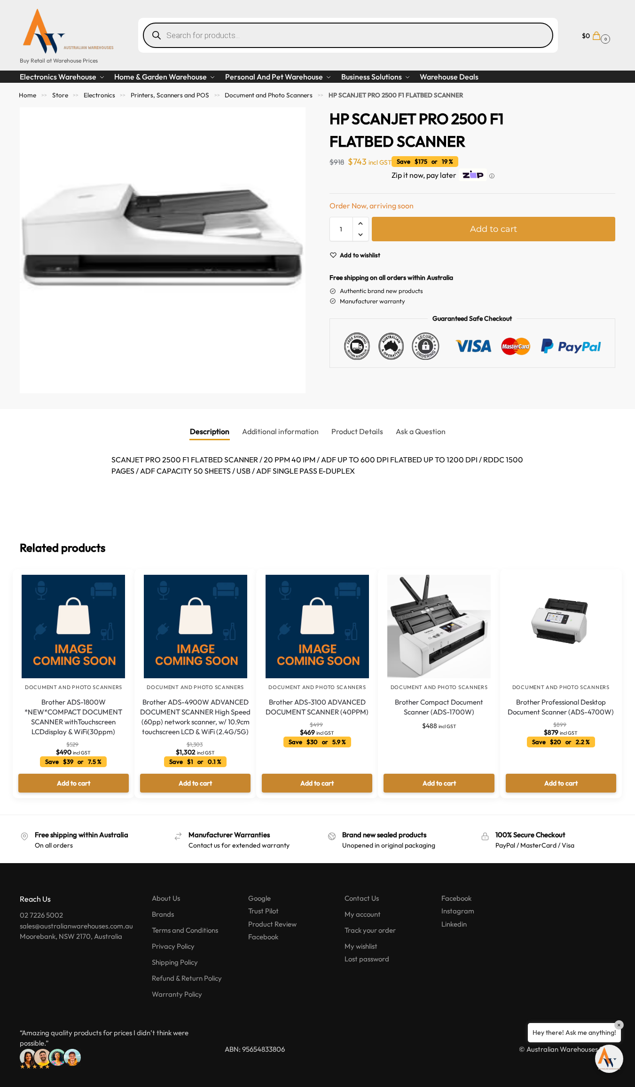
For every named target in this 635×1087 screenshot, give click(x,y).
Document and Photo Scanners (269, 95)
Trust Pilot (263, 910)
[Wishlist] (113, 583)
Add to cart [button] (73, 783)
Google (259, 898)
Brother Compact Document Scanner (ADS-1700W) (439, 707)
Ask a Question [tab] (421, 431)
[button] (594, 35)
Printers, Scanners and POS (170, 95)
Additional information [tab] (280, 431)
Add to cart (493, 229)
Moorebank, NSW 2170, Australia (71, 936)
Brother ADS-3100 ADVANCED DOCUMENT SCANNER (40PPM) (317, 707)
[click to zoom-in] (163, 250)
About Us (166, 898)
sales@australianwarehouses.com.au (76, 925)
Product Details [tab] (357, 431)
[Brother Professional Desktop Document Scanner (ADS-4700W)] (561, 626)
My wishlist (361, 946)
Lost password (367, 958)
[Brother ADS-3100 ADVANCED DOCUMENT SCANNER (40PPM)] (317, 626)
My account (363, 914)
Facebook (263, 936)
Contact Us (362, 898)
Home (27, 95)
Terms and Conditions (185, 930)
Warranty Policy (177, 994)
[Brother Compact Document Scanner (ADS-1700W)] (439, 626)
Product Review (272, 924)
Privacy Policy (173, 946)
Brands (163, 914)
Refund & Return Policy (187, 978)
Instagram (457, 910)
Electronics (99, 95)
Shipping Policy (175, 962)
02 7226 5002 (41, 915)
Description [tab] (209, 431)
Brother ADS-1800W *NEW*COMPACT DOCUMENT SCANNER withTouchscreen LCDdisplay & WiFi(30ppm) (73, 717)
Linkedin (454, 924)
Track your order (370, 930)
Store (60, 95)
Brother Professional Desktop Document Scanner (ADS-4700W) (561, 707)
